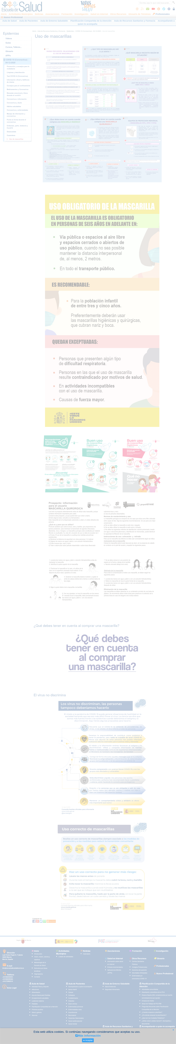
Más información (89, 1035)
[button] (173, 1030)
